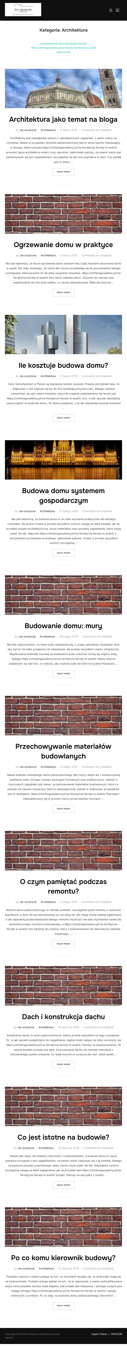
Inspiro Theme (99, 1334)
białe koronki (63, 52)
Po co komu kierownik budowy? (63, 1257)
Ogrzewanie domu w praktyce (63, 244)
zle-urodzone (28, 130)
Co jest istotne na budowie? (63, 1137)
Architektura (48, 130)
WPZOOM (116, 1334)
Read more (66, 171)
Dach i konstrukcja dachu (63, 1016)
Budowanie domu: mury (63, 625)
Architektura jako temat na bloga (63, 119)
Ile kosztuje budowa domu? (63, 365)
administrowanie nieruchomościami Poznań (63, 43)
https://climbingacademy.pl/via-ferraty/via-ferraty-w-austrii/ (63, 47)
